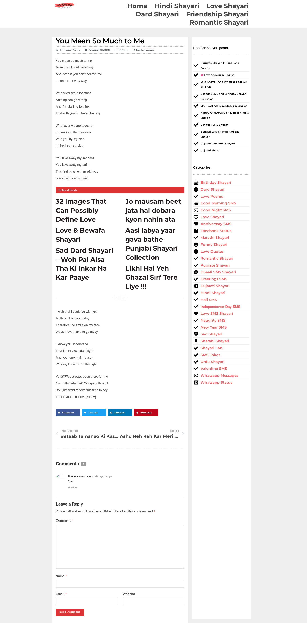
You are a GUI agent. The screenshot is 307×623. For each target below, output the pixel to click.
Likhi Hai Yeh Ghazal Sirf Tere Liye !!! (151, 277)
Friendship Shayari (217, 14)
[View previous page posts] (116, 298)
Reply (74, 487)
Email (61, 593)
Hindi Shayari (177, 6)
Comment (64, 520)
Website (129, 593)
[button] (68, 412)
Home (137, 6)
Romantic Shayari (219, 22)
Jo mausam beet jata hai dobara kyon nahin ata (153, 210)
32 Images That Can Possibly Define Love (81, 210)
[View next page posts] (123, 298)
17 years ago (105, 476)
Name (61, 576)
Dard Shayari (157, 14)
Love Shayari (227, 6)
